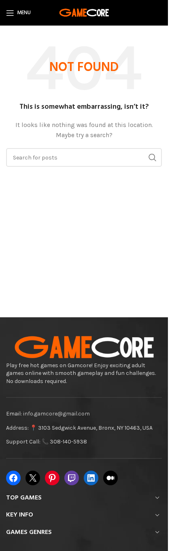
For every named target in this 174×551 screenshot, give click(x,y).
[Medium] (110, 478)
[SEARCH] (152, 157)
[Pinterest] (52, 478)
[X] (32, 478)
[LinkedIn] (91, 478)
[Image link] (84, 347)
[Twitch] (71, 478)
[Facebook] (13, 478)
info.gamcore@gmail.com (56, 413)
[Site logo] (84, 12)
